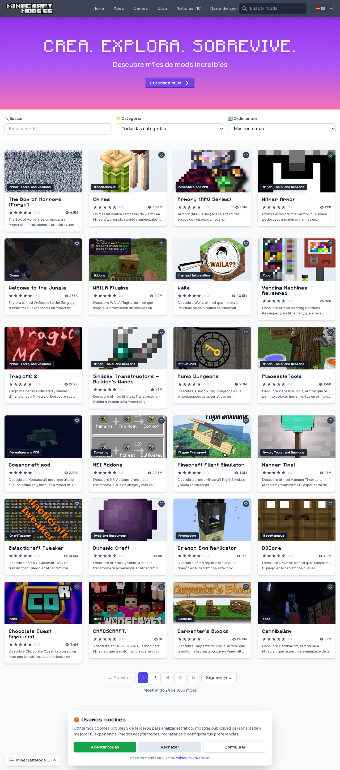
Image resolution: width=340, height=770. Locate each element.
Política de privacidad (192, 758)
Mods (119, 8)
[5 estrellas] (30, 213)
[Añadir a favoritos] (77, 155)
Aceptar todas (105, 747)
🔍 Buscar (13, 118)
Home (99, 8)
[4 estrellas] (25, 213)
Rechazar (170, 747)
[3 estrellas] (20, 213)
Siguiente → (219, 677)
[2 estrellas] (16, 213)
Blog (162, 8)
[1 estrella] (11, 213)
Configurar (234, 747)
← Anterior (119, 677)
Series (141, 8)
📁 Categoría (128, 118)
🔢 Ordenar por (242, 118)
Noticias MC (189, 8)
